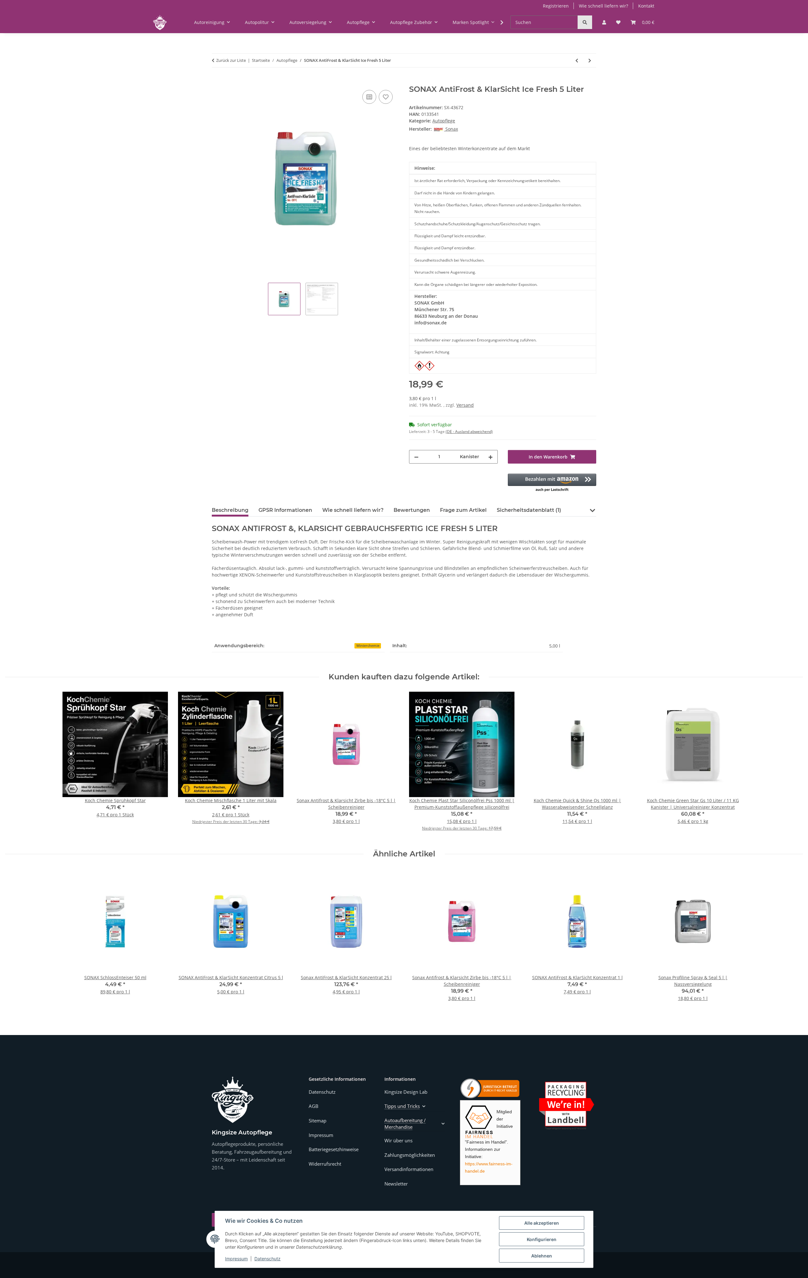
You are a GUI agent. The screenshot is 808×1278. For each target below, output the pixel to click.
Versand (465, 405)
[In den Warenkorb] (217, 81)
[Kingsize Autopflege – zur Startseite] (232, 1100)
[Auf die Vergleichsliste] (369, 97)
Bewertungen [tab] (412, 510)
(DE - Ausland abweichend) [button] (469, 431)
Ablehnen (541, 1255)
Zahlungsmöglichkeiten (409, 1155)
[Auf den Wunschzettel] (386, 97)
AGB (313, 1106)
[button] (604, 22)
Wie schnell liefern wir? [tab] (352, 510)
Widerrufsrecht (325, 1164)
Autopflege (443, 121)
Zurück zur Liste (231, 60)
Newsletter (396, 1183)
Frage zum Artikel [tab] (463, 510)
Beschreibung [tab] (230, 510)
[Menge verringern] (416, 456)
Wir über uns (398, 1140)
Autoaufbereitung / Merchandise (405, 1123)
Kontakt (646, 6)
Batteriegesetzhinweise (334, 1149)
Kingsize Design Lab (405, 1092)
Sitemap (317, 1120)
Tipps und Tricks (402, 1106)
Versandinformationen (408, 1169)
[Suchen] (585, 22)
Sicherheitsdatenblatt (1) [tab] (529, 510)
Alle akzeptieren (541, 1223)
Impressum (236, 1258)
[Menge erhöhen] (490, 456)
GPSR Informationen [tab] (285, 510)
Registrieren (556, 6)
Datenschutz (267, 1258)
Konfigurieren (541, 1239)
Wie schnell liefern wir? (603, 6)
